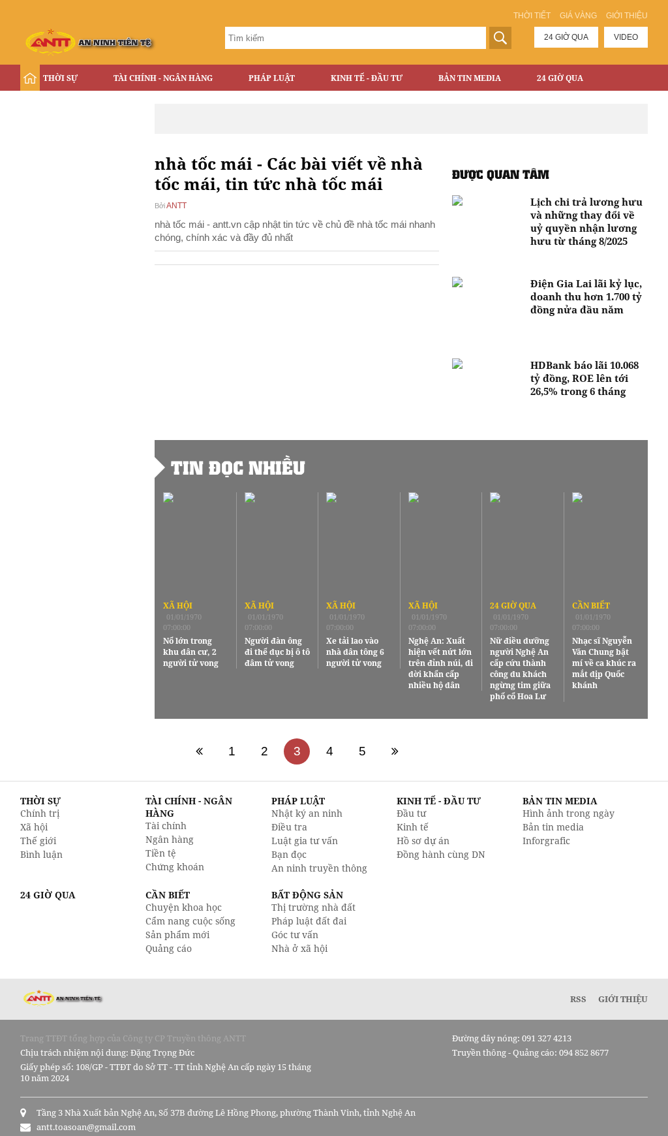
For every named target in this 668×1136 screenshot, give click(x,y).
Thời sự (60, 78)
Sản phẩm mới (177, 934)
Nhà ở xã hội (299, 948)
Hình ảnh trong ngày (569, 813)
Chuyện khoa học (183, 907)
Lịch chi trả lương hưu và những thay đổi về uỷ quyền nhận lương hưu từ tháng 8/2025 (586, 221)
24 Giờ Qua (560, 78)
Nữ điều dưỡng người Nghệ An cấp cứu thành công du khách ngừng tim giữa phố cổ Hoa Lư (520, 668)
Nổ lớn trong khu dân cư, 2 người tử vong (191, 652)
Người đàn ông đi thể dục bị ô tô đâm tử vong (277, 652)
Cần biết (591, 605)
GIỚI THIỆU (623, 999)
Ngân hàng (169, 839)
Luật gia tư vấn (304, 840)
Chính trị (39, 813)
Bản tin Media (469, 78)
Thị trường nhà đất (313, 907)
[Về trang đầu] (199, 751)
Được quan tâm (500, 174)
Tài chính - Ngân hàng (163, 78)
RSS (578, 999)
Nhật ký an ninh (306, 813)
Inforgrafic (546, 840)
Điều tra (289, 827)
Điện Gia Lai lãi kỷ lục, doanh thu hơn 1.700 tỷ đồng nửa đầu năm (586, 296)
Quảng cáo (168, 948)
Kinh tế (413, 827)
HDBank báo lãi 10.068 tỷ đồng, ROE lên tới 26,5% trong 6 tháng (584, 378)
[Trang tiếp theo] (395, 751)
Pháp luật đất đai (308, 921)
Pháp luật (272, 78)
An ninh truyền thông (319, 868)
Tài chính (166, 825)
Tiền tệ (160, 853)
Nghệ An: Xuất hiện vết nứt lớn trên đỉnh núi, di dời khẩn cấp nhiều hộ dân (440, 663)
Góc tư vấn (294, 934)
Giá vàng (578, 15)
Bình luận (41, 854)
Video (626, 37)
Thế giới (38, 840)
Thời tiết (532, 15)
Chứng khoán (174, 866)
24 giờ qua (566, 37)
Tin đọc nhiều (238, 467)
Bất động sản (72, 105)
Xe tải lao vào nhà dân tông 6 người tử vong (355, 652)
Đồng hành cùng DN (441, 854)
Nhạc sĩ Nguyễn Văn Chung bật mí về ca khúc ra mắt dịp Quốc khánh (604, 663)
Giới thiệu (627, 15)
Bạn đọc (289, 854)
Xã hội (177, 605)
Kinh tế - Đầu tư (366, 78)
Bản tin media (553, 827)
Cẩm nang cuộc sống (190, 921)
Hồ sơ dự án (423, 840)
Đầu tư (411, 813)
